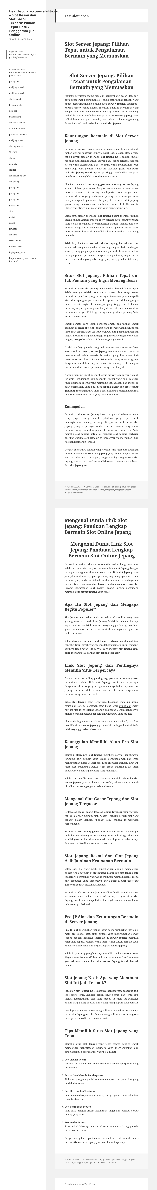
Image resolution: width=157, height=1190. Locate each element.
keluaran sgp (15, 116)
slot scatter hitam (17, 122)
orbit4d (12, 169)
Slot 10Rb (13, 152)
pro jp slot (125, 705)
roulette (13, 228)
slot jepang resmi (123, 489)
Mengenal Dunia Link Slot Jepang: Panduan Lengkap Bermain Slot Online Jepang (98, 526)
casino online (15, 240)
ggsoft (12, 223)
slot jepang (14, 181)
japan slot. (106, 1159)
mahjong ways (16, 140)
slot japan (109, 489)
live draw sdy (15, 105)
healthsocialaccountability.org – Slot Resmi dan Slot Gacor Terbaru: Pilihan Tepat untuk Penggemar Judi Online (34, 23)
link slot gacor (15, 246)
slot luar (13, 234)
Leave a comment (75, 492)
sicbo (11, 211)
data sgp (13, 110)
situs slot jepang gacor (75, 1162)
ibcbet (12, 217)
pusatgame (14, 81)
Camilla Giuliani (93, 486)
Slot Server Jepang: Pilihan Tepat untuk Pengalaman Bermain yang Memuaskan (97, 50)
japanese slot (118, 1159)
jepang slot (130, 1159)
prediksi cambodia (18, 134)
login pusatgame (17, 252)
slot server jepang (17, 175)
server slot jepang (112, 486)
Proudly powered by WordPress (80, 1184)
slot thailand (15, 99)
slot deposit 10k (16, 146)
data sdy (13, 164)
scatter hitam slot (17, 128)
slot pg (12, 158)
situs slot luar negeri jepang (91, 489)
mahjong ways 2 (16, 87)
